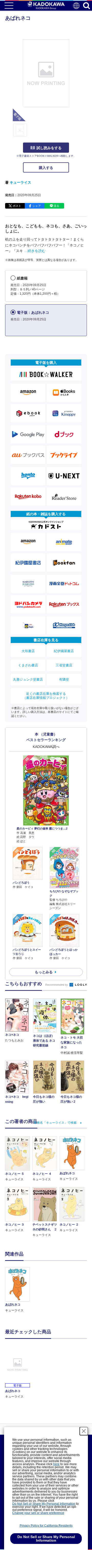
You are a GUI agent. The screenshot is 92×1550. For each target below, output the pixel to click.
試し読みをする (49, 148)
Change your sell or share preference (38, 1512)
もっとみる (44, 972)
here (56, 1464)
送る (56, 205)
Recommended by (57, 984)
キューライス (20, 182)
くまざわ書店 (28, 665)
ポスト (17, 205)
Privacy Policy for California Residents (46, 1525)
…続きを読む (34, 251)
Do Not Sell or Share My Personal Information (43, 1503)
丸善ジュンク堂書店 (28, 679)
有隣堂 (64, 679)
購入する (46, 168)
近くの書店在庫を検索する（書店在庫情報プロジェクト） (46, 696)
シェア (36, 205)
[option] (18, 1290)
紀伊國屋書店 (64, 651)
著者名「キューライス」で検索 (55, 1122)
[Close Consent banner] (84, 1431)
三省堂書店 (64, 665)
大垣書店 (28, 651)
